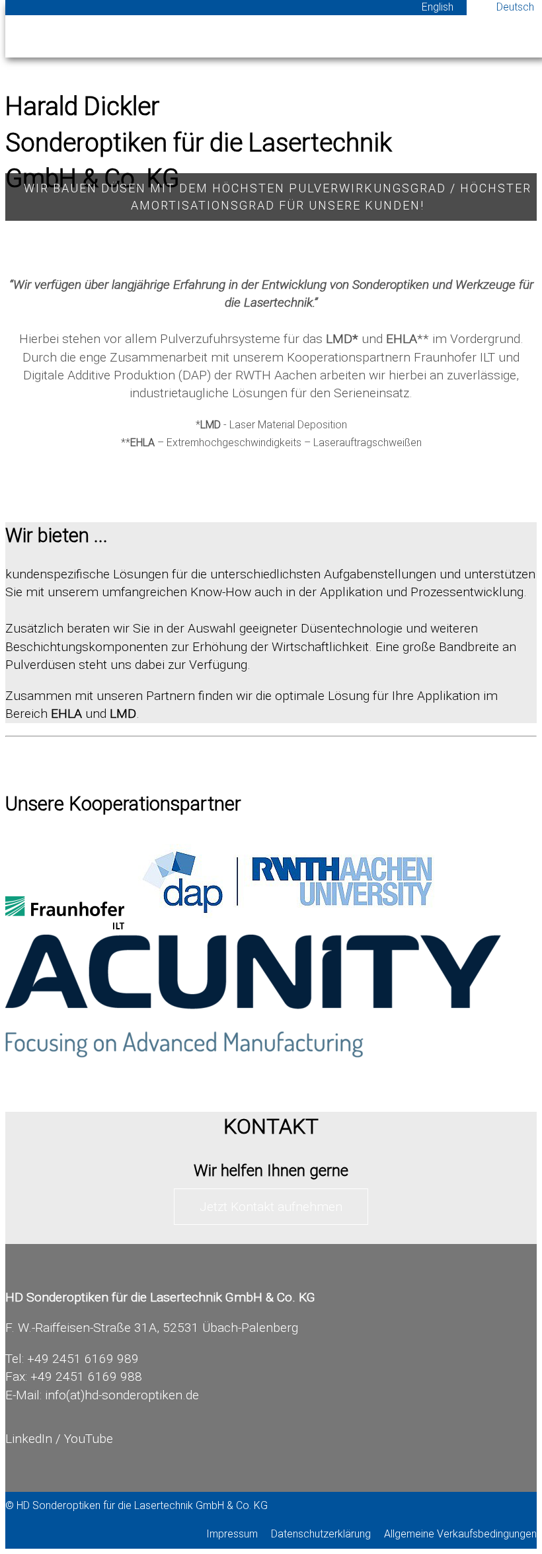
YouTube (88, 1438)
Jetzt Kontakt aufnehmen (271, 1206)
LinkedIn (28, 1438)
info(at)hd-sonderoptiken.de (122, 1395)
